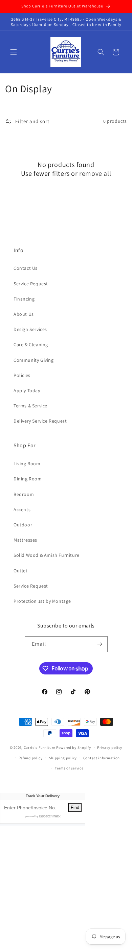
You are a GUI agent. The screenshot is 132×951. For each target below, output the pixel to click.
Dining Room (28, 479)
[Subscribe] (99, 644)
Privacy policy (109, 747)
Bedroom (24, 494)
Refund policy (31, 758)
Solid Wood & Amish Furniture (47, 555)
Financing (24, 299)
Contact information (101, 758)
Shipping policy (63, 758)
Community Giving (34, 360)
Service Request (31, 284)
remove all (95, 173)
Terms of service (69, 768)
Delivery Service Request (40, 421)
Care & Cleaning (31, 344)
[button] (13, 52)
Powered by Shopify (73, 747)
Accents (22, 509)
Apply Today (27, 390)
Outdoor (23, 525)
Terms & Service (30, 406)
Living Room (27, 463)
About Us (24, 314)
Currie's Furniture (40, 747)
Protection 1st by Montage (42, 601)
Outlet (21, 571)
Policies (22, 375)
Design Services (30, 329)
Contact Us (26, 268)
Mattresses (25, 540)
